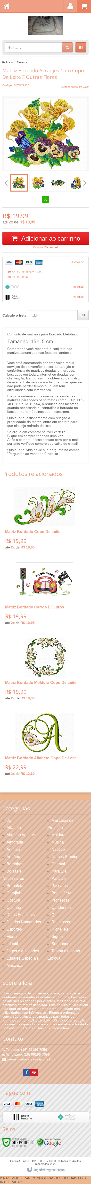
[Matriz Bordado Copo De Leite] (44, 520)
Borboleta (15, 886)
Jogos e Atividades (23, 951)
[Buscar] (67, 47)
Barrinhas (15, 864)
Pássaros (59, 886)
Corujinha (15, 893)
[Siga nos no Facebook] (26, 1072)
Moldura (58, 835)
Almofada (15, 842)
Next (85, 181)
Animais (14, 849)
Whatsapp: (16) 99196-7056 (27, 1054)
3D (9, 820)
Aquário (13, 857)
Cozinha (14, 907)
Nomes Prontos (64, 857)
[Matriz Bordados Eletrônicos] (45, 25)
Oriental (58, 864)
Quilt (55, 915)
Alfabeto (14, 828)
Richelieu (59, 929)
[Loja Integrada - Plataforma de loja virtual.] (45, 1170)
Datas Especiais (21, 915)
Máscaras (15, 965)
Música (57, 842)
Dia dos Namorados (24, 922)
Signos (57, 936)
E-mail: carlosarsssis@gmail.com (32, 1059)
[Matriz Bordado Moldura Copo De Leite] (44, 671)
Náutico (58, 849)
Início (9, 62)
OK (83, 315)
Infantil (12, 944)
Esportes (14, 929)
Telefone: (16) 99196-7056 (26, 1049)
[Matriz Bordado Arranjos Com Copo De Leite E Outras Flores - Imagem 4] (77, 183)
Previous (6, 182)
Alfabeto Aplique (21, 835)
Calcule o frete (14, 315)
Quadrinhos (61, 907)
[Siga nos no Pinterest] (34, 1072)
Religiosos (60, 922)
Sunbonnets (61, 944)
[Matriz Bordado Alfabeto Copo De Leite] (44, 746)
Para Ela (58, 871)
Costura (13, 900)
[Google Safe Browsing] (49, 1142)
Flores (21, 62)
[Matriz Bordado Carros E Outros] (44, 595)
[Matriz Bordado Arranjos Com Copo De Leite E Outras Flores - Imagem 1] (19, 183)
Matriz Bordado (80, 86)
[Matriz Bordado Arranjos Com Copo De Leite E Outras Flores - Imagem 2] (38, 183)
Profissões (60, 900)
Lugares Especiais (23, 958)
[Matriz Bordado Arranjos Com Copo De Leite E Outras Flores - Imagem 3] (57, 183)
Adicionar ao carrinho (50, 238)
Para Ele (58, 878)
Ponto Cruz (61, 893)
